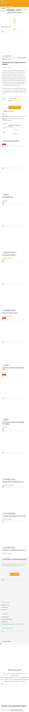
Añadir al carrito (14, 107)
